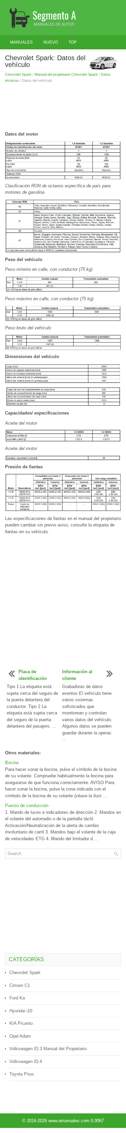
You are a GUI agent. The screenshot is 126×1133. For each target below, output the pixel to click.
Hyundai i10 (20, 1010)
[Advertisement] (63, 107)
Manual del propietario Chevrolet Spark (66, 74)
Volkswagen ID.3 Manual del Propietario (48, 1048)
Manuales (21, 42)
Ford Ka (17, 997)
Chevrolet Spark (18, 74)
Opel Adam (20, 1036)
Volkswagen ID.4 (25, 1061)
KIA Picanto (21, 1023)
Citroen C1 (19, 985)
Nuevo (50, 42)
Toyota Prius (21, 1074)
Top (73, 42)
